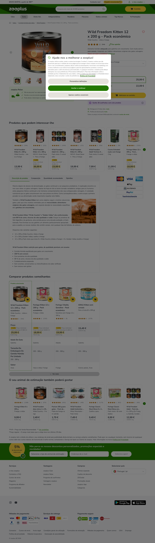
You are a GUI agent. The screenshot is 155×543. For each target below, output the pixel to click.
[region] (78, 77)
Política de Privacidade (87, 76)
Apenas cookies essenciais (78, 95)
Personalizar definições (78, 81)
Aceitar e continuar (78, 88)
